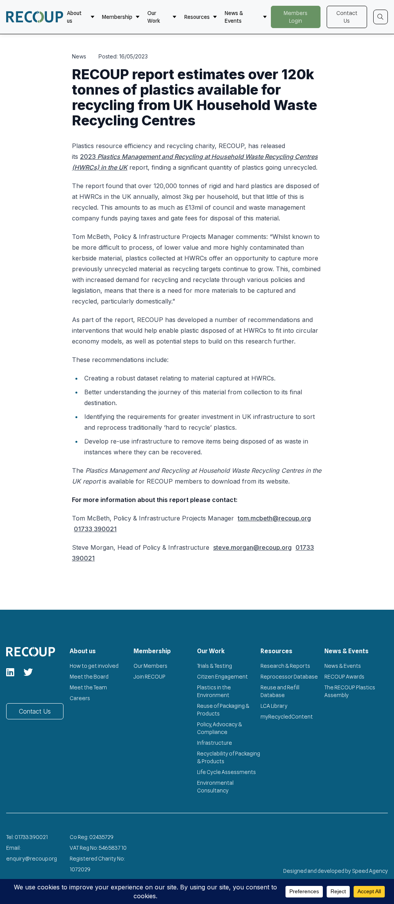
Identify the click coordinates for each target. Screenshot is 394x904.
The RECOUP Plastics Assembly (349, 691)
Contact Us (346, 17)
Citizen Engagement (222, 677)
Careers (80, 698)
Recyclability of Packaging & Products (228, 757)
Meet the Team (88, 687)
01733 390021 (95, 529)
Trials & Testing (214, 666)
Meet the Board (89, 677)
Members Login (295, 17)
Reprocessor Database (289, 677)
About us (74, 17)
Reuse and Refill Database (279, 691)
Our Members (150, 666)
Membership (117, 17)
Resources (197, 17)
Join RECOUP (149, 677)
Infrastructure (214, 743)
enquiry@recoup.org (31, 859)
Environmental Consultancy (215, 787)
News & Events (234, 17)
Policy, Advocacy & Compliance (219, 728)
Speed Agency (370, 871)
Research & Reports (285, 666)
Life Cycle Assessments (226, 772)
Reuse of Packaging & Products (223, 710)
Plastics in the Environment (214, 691)
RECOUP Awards (344, 677)
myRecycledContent (286, 717)
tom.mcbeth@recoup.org (274, 518)
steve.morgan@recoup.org (252, 547)
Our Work (153, 17)
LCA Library (273, 706)
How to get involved (94, 666)
